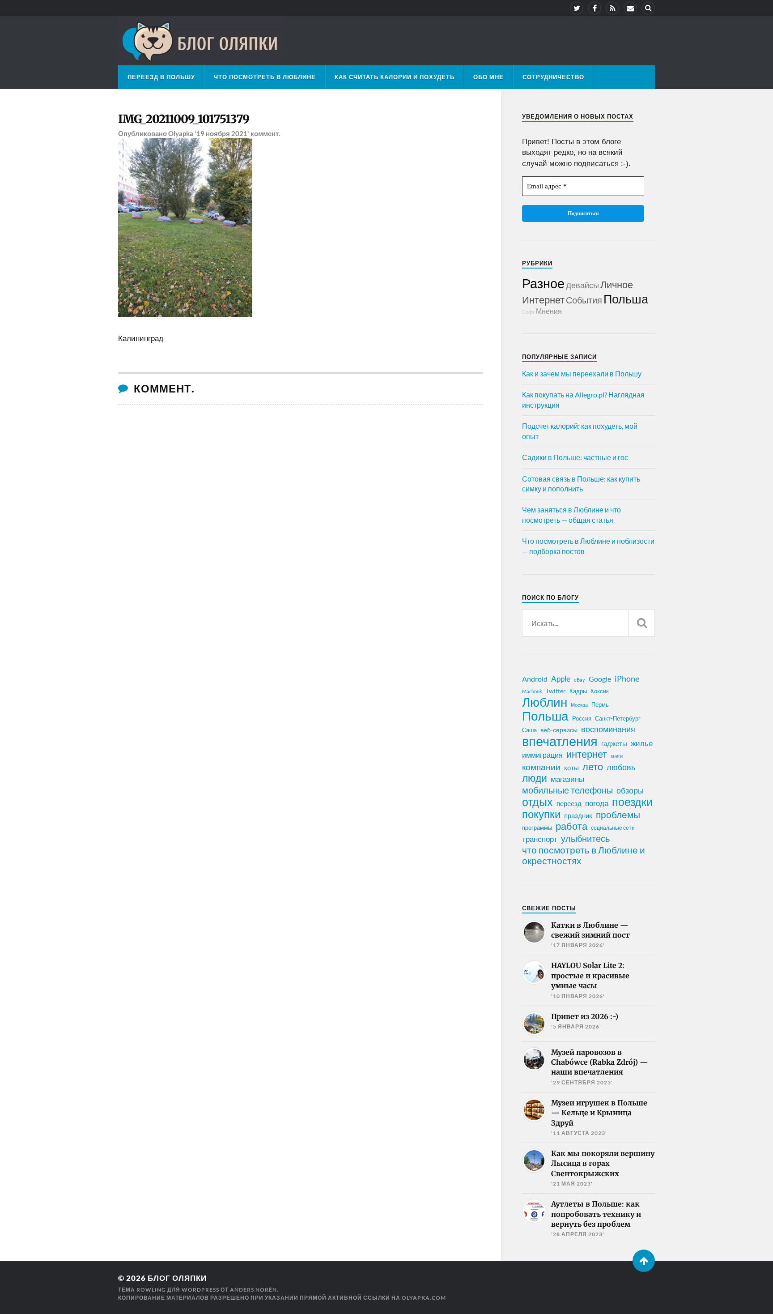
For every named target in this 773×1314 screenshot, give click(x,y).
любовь (621, 767)
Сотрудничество (553, 77)
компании (541, 767)
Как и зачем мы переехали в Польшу (581, 373)
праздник (578, 815)
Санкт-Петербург (618, 718)
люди (534, 778)
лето (592, 766)
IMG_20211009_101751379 (183, 119)
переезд (569, 803)
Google (600, 678)
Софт (528, 312)
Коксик (599, 691)
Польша (625, 298)
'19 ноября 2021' (222, 133)
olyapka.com (424, 1297)
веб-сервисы (559, 730)
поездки (632, 801)
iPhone (627, 678)
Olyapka (180, 133)
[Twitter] (576, 8)
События (584, 299)
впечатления (560, 741)
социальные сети (613, 828)
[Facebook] (594, 8)
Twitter (556, 691)
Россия (581, 718)
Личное (616, 284)
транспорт (539, 839)
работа (571, 826)
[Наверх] (644, 1261)
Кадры (578, 691)
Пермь (600, 704)
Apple (560, 678)
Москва (579, 705)
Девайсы (582, 285)
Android (535, 678)
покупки (541, 814)
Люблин (544, 702)
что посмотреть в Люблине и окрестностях (583, 855)
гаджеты (614, 743)
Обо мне (488, 77)
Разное (543, 283)
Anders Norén (253, 1289)
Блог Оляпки (177, 1278)
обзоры (630, 790)
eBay (579, 680)
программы (537, 827)
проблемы (618, 814)
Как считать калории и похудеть (394, 77)
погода (596, 803)
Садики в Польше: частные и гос (575, 457)
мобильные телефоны (567, 790)
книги (617, 756)
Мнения (549, 311)
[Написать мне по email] (630, 8)
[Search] (648, 8)
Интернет (543, 300)
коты (571, 768)
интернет (586, 754)
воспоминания (608, 729)
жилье (642, 743)
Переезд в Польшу (161, 77)
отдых (537, 801)
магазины (567, 779)
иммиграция (542, 755)
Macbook (532, 691)
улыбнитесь (585, 838)
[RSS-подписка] (612, 8)
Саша (529, 730)
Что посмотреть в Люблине (265, 77)
